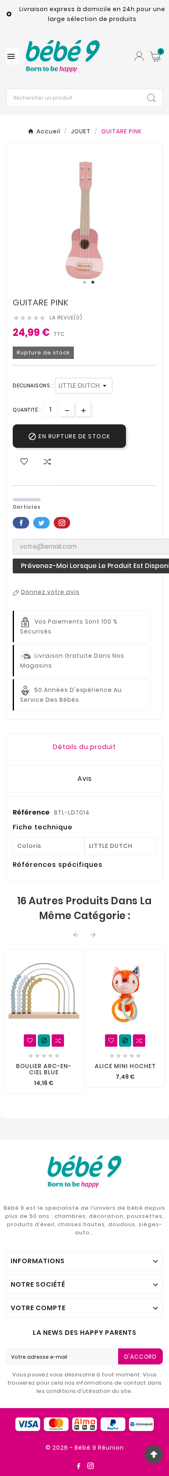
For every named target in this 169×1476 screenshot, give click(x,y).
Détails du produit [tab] (84, 747)
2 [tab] (93, 282)
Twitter (41, 522)
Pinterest (62, 522)
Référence (32, 812)
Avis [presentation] (85, 778)
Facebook (21, 522)
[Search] (151, 97)
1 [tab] (84, 282)
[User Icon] (139, 56)
